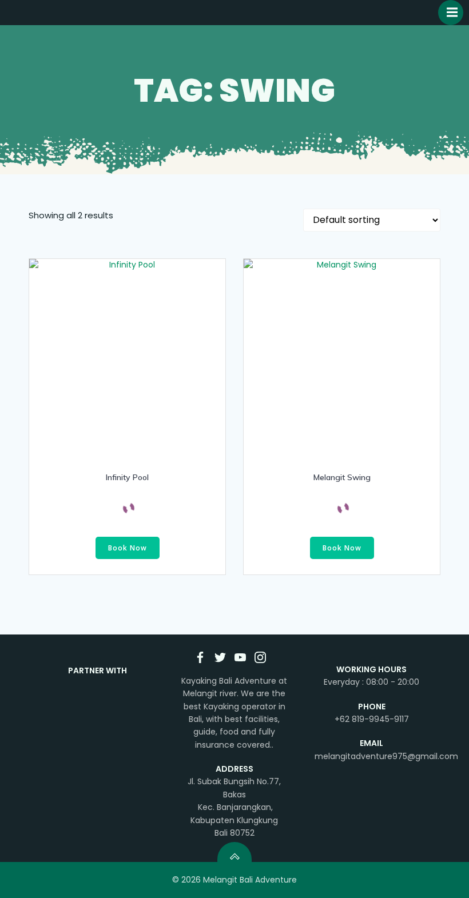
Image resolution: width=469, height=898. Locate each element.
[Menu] (450, 12)
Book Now (127, 548)
